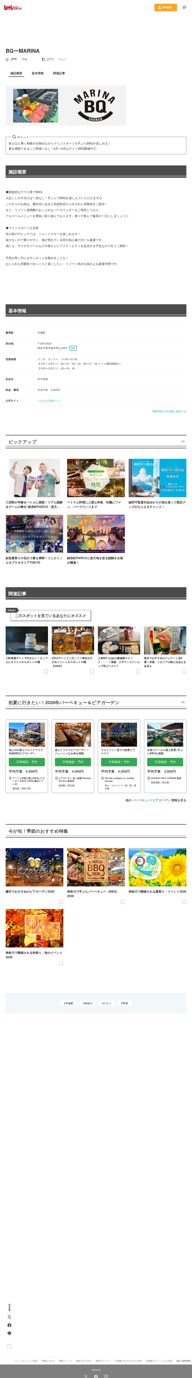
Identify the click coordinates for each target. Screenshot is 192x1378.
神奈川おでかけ (84, 1360)
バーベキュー (141, 800)
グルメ (108, 1003)
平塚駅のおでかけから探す (128, 1360)
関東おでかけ (48, 1360)
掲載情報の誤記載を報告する (169, 411)
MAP (73, 348)
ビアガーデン (162, 800)
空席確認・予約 (26, 761)
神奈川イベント (103, 1360)
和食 (125, 1003)
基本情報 (17, 310)
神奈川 (88, 1003)
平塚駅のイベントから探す (159, 1360)
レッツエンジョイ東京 (26, 1360)
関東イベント (65, 1360)
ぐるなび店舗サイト (49, 400)
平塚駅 (69, 1003)
